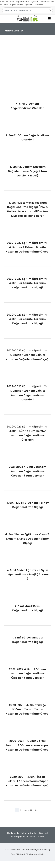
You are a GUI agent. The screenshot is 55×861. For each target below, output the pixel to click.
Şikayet (43, 833)
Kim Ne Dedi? (28, 836)
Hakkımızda (13, 833)
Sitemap (15, 836)
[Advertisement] (27, 68)
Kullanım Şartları (29, 833)
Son (36, 810)
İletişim (40, 836)
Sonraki (28, 810)
